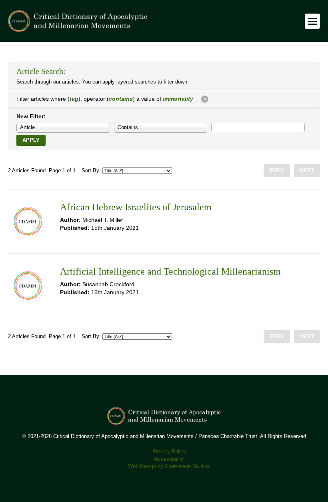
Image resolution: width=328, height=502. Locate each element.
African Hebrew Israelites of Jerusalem (136, 207)
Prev (277, 170)
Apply (31, 140)
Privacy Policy (169, 451)
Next (307, 170)
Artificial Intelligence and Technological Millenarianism (170, 271)
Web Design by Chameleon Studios (169, 466)
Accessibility (169, 459)
